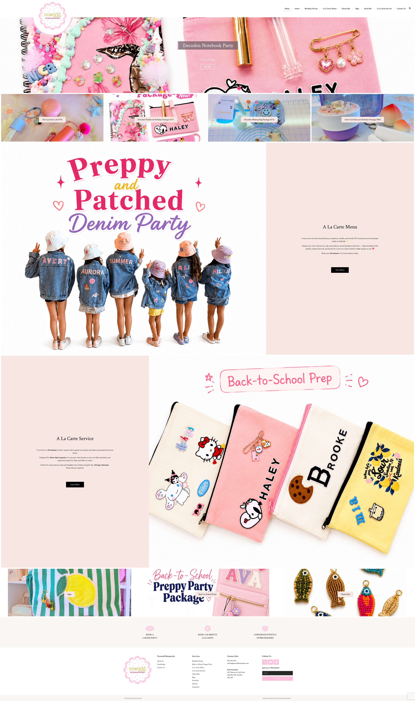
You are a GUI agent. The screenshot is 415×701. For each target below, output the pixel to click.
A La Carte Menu (330, 8)
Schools (194, 684)
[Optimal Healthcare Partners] (53, 16)
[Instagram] (264, 662)
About (297, 8)
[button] (2, 55)
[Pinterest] (276, 662)
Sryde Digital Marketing (283, 698)
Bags (357, 8)
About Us (160, 661)
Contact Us (401, 8)
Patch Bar (368, 8)
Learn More (345, 598)
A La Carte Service (384, 8)
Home (287, 8)
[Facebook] (270, 662)
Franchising (161, 664)
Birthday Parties (311, 8)
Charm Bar (346, 8)
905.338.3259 (231, 661)
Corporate (195, 687)
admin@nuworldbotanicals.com (238, 663)
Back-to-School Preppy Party (202, 664)
